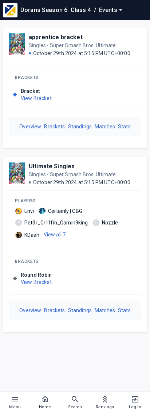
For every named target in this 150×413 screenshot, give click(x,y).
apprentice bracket (56, 37)
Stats (124, 126)
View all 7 (55, 235)
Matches (105, 126)
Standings (80, 126)
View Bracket (36, 98)
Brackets (27, 77)
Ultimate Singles (52, 166)
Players (25, 200)
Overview (30, 126)
